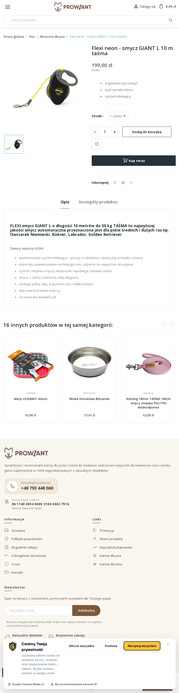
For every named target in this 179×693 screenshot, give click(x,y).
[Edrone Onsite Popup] (89, 346)
